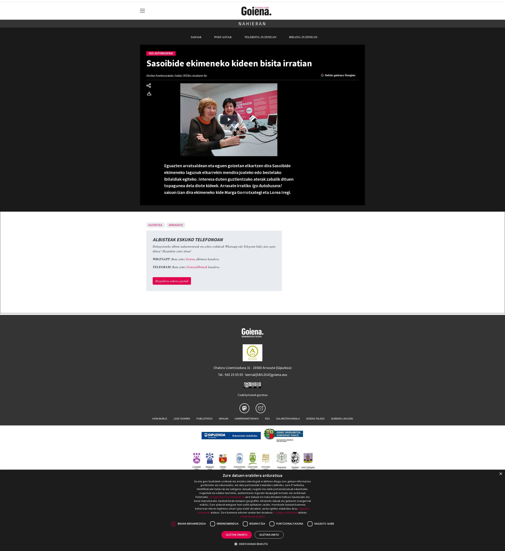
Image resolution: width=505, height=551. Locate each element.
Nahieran (252, 24)
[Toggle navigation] (142, 10)
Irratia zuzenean (303, 37)
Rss (267, 418)
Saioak (196, 37)
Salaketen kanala (288, 418)
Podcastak (223, 37)
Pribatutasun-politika (252, 516)
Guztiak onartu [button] (237, 534)
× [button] (500, 473)
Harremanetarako (247, 418)
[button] (252, 544)
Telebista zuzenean (260, 37)
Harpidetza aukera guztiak (171, 281)
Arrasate (176, 225)
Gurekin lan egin (342, 418)
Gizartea (155, 225)
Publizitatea (204, 418)
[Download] (150, 94)
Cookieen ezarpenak (285, 512)
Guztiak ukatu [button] (269, 534)
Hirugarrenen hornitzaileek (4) (226, 497)
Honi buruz (159, 418)
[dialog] (252, 510)
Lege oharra (182, 418)
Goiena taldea (315, 418)
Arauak (223, 418)
